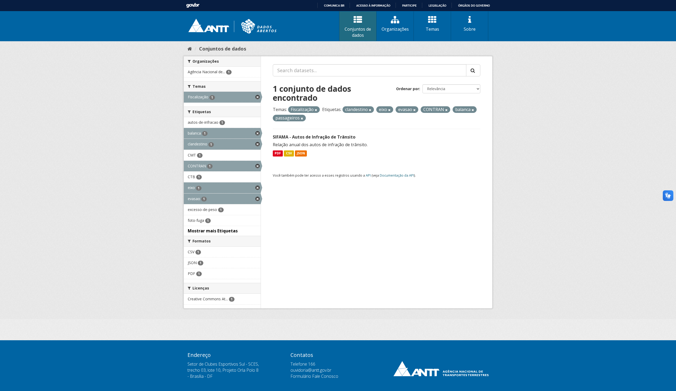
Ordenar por (407, 88)
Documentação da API (397, 175)
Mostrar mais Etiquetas (213, 231)
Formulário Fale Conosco (314, 376)
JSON (301, 153)
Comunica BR (334, 5)
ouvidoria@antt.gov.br (310, 370)
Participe (409, 5)
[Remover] (316, 110)
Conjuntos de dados (358, 32)
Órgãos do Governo (474, 5)
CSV (289, 153)
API (368, 175)
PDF (278, 153)
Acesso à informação (373, 5)
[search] (473, 70)
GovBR (192, 5)
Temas (432, 29)
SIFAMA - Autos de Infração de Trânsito (314, 137)
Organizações (395, 29)
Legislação (437, 5)
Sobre (470, 29)
